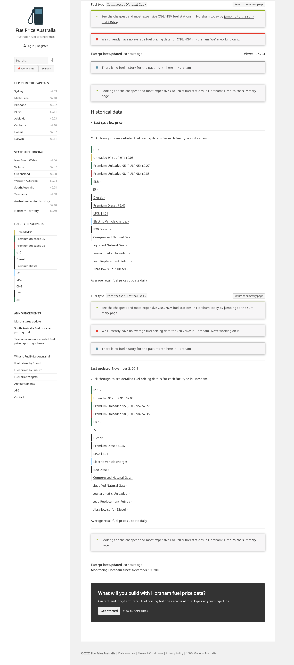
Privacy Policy (174, 653)
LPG (19, 280)
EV (18, 273)
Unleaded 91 (24, 232)
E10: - (97, 150)
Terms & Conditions (150, 653)
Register (42, 46)
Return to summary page (248, 4)
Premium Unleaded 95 (31, 239)
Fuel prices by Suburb (28, 370)
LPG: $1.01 (100, 213)
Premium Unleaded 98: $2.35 (121, 174)
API (16, 390)
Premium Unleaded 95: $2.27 (121, 166)
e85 (19, 300)
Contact (19, 397)
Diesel (21, 259)
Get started (109, 611)
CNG (19, 286)
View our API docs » (136, 611)
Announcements (27, 313)
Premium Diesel (27, 266)
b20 (19, 293)
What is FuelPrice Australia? (32, 356)
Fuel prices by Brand (27, 363)
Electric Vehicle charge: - (111, 221)
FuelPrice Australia (35, 30)
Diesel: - (99, 197)
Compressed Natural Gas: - (113, 237)
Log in (30, 46)
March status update (27, 321)
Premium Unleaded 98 (31, 246)
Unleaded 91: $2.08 (113, 158)
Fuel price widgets (26, 377)
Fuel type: (98, 4)
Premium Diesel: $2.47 (109, 205)
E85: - (97, 182)
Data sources (126, 653)
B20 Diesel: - (102, 229)
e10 (19, 252)
